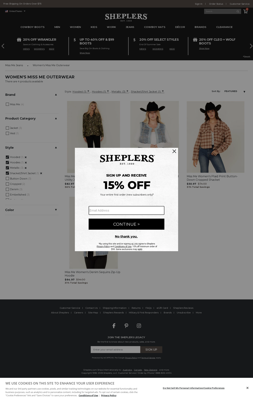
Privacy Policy (108, 395)
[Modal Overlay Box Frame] (126, 199)
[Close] (247, 388)
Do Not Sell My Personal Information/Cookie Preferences (193, 388)
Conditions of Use (88, 395)
